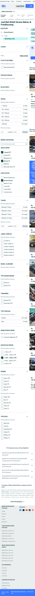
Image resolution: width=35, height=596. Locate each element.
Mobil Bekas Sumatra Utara (8, 541)
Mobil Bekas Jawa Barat (8, 533)
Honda (3, 516)
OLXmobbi (4, 570)
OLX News (4, 575)
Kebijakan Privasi (6, 585)
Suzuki (3, 519)
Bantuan (3, 592)
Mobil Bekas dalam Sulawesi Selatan (24, 19)
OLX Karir (4, 573)
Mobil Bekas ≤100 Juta (7, 550)
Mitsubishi (4, 521)
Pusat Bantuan (5, 583)
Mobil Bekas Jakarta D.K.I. (8, 530)
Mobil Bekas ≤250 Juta (7, 558)
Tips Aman (4, 588)
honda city (23, 16)
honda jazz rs (30, 16)
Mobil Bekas (11, 19)
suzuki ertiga (12, 16)
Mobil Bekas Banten (7, 536)
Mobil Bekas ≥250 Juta (7, 560)
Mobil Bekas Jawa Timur (8, 538)
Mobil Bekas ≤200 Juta (7, 555)
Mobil (5, 19)
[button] (4, 1)
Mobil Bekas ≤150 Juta (7, 553)
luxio (19, 15)
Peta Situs (4, 568)
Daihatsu (4, 514)
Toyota (3, 511)
